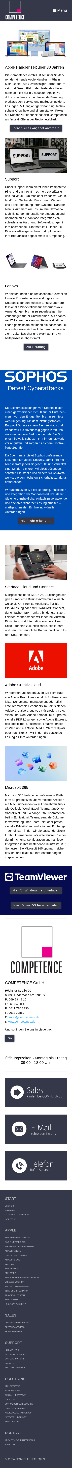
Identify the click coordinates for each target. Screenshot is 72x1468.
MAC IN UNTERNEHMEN (15, 1242)
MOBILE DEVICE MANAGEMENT (19, 1413)
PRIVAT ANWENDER (13, 1331)
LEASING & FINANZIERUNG (17, 1323)
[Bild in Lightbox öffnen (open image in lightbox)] (36, 155)
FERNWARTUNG (12, 1350)
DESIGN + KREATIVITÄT (15, 1395)
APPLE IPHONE (11, 1269)
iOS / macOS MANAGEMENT (17, 1286)
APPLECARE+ (11, 1273)
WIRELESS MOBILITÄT (14, 1282)
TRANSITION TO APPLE (15, 1295)
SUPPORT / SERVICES (14, 1327)
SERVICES (9, 1363)
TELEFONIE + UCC (13, 1422)
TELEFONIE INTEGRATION (16, 1291)
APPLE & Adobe (11, 1300)
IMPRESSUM (10, 1219)
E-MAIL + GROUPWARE (15, 1408)
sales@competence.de (24, 1017)
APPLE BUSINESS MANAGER (17, 1238)
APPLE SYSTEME (12, 1260)
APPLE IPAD (10, 1264)
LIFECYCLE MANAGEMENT (16, 1255)
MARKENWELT (11, 1210)
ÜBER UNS (9, 1206)
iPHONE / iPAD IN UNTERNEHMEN (19, 1247)
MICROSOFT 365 (12, 1391)
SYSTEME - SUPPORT (14, 1359)
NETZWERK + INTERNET (15, 1417)
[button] (36, 128)
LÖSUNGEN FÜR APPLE (15, 1304)
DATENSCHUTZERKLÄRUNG (17, 1215)
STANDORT (10, 1445)
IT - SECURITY (11, 1399)
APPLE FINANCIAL (13, 1251)
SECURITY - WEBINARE (15, 1368)
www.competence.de (21, 1021)
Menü (62, 10)
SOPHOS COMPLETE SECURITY (19, 1404)
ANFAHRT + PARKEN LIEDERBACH (20, 1440)
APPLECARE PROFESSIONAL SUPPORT (22, 1278)
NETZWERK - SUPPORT (15, 1354)
